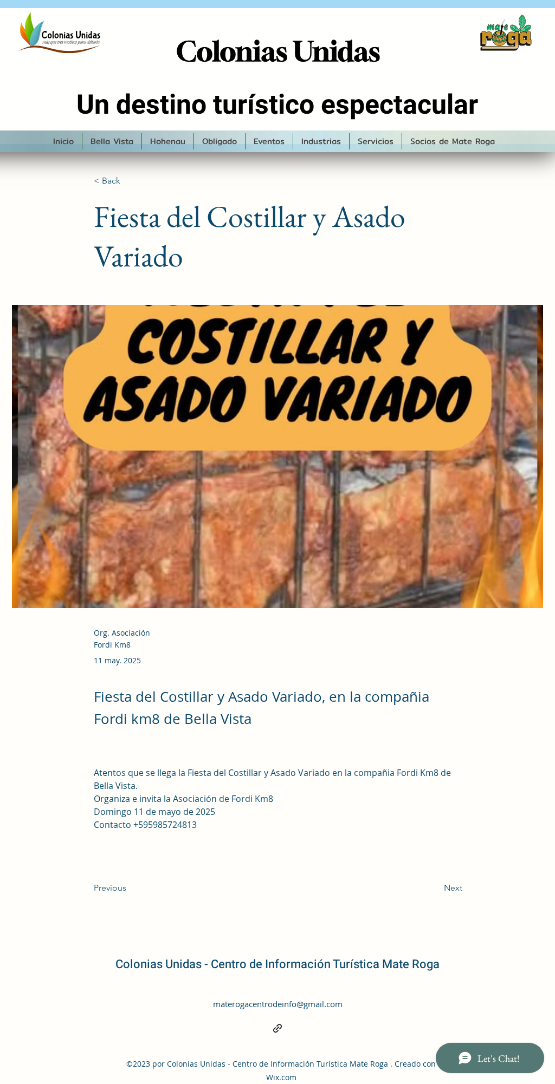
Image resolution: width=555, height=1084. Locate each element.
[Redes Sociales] (277, 1028)
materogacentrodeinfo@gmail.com (278, 1003)
